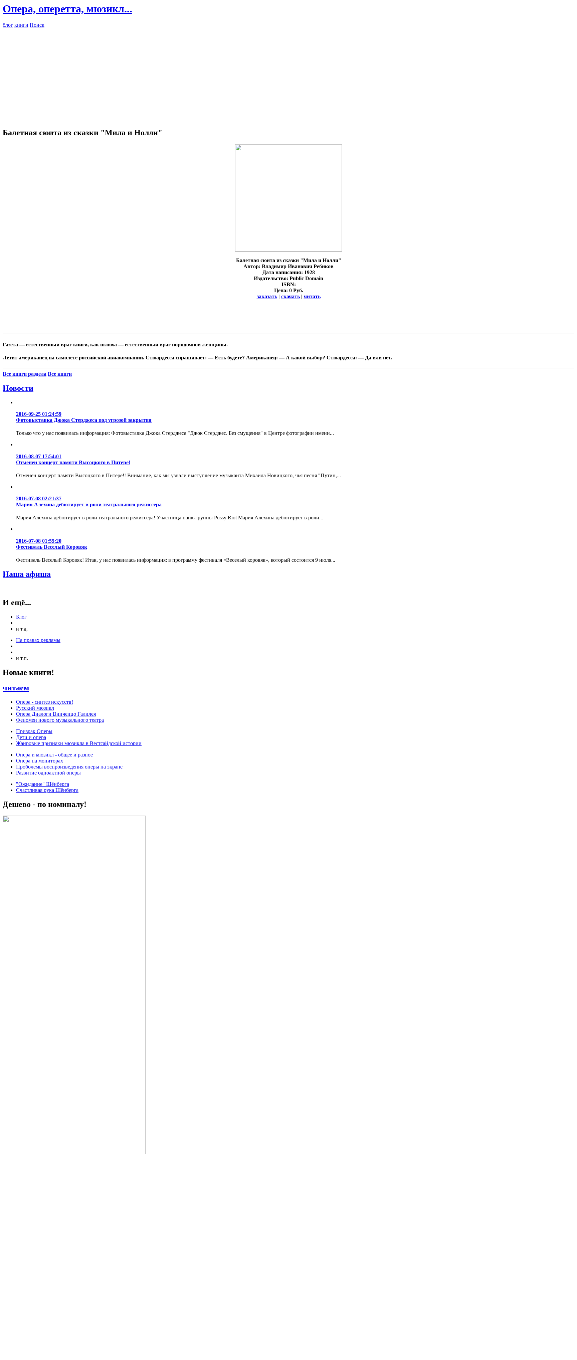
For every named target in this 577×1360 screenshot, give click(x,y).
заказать (267, 296)
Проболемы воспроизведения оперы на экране (69, 767)
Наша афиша (27, 574)
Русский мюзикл (35, 708)
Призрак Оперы (34, 731)
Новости (18, 388)
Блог (21, 617)
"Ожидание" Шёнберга (42, 784)
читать (312, 296)
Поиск (37, 25)
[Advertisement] (288, 75)
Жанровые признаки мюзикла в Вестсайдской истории (79, 743)
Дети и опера (31, 737)
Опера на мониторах (39, 760)
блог (8, 25)
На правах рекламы (38, 640)
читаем (16, 687)
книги (21, 25)
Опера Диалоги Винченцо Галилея (56, 714)
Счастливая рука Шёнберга (47, 790)
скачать (290, 296)
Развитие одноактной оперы (48, 773)
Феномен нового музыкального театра (60, 720)
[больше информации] (288, 249)
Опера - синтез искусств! (44, 702)
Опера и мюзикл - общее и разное (54, 754)
